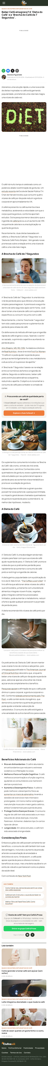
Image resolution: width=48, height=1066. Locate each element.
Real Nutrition (10, 351)
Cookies (5, 1052)
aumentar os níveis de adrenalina (18, 794)
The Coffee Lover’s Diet (32, 581)
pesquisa (10, 669)
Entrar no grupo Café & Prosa (24, 928)
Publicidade (28, 1048)
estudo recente (9, 191)
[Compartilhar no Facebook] (8, 71)
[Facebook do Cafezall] (32, 935)
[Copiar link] (17, 71)
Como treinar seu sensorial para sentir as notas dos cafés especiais (23, 889)
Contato (27, 1052)
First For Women (38, 351)
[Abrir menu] (4, 3)
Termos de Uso (16, 1052)
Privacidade (39, 1048)
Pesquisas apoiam (10, 688)
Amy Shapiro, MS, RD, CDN (13, 348)
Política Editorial (14, 1048)
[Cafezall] (24, 3)
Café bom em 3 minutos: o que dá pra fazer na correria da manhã (23, 896)
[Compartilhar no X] (12, 71)
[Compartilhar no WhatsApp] (3, 71)
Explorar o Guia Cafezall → (24, 413)
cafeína (16, 221)
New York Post (24, 876)
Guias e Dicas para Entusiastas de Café (17, 9)
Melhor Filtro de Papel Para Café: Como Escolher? (20, 902)
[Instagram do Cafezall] (27, 935)
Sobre (4, 1048)
